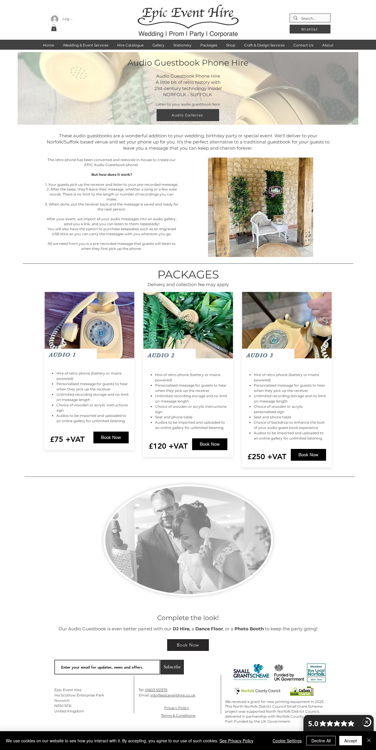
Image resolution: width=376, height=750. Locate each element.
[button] (54, 27)
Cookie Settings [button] (287, 741)
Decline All (321, 741)
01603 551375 (156, 690)
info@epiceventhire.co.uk (172, 695)
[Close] (368, 740)
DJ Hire (181, 629)
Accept (350, 741)
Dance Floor (209, 629)
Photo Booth (249, 629)
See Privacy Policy (236, 741)
